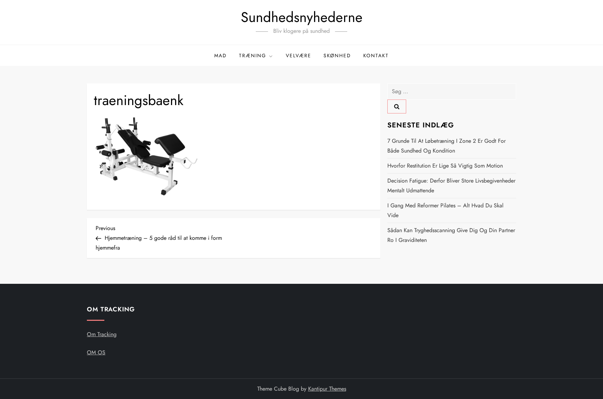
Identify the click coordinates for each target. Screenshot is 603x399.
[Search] (396, 106)
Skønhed (337, 55)
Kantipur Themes (327, 389)
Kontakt (376, 55)
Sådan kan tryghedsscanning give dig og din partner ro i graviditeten (451, 235)
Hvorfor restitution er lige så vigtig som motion (445, 166)
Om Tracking (102, 334)
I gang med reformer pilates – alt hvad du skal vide (445, 210)
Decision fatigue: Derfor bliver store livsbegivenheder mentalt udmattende (451, 185)
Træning (252, 55)
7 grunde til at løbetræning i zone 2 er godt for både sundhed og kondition (446, 146)
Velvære (298, 55)
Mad (220, 55)
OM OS (96, 352)
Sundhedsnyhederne (302, 17)
